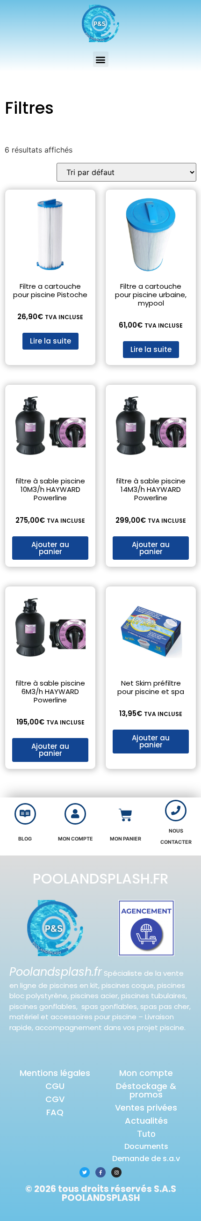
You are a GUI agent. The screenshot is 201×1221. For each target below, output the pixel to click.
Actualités (146, 1120)
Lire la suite (50, 341)
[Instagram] (116, 1172)
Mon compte (146, 1073)
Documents (146, 1146)
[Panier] (126, 815)
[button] (100, 59)
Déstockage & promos (146, 1090)
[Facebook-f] (100, 1172)
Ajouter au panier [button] (50, 548)
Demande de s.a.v (146, 1158)
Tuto (146, 1134)
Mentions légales (55, 1073)
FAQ (55, 1112)
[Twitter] (84, 1172)
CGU (55, 1086)
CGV (55, 1099)
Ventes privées (146, 1107)
